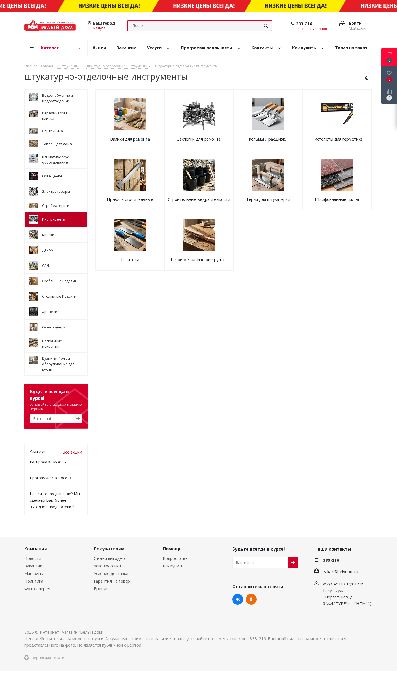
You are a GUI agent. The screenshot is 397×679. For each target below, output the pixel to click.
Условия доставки (111, 573)
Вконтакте (237, 599)
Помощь (172, 549)
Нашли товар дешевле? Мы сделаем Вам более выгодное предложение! (55, 500)
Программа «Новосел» (50, 477)
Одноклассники (251, 599)
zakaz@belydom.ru (340, 571)
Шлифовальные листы (337, 199)
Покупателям (109, 549)
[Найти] (265, 25)
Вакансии (33, 565)
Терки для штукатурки (268, 199)
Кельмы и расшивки (268, 139)
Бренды (101, 588)
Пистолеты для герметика (337, 139)
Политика (33, 581)
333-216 (304, 23)
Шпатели (130, 259)
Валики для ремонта (130, 139)
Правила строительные (130, 199)
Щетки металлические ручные (199, 259)
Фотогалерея (37, 588)
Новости (32, 558)
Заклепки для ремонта (199, 139)
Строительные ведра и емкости (199, 199)
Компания (35, 549)
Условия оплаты (109, 565)
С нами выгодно (109, 558)
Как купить (173, 565)
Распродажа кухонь (48, 461)
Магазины (34, 573)
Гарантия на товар (112, 581)
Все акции (72, 452)
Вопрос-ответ (176, 558)
